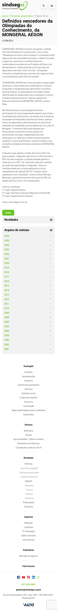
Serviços (28, 424)
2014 (6, 290)
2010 (6, 308)
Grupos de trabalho (28, 397)
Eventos (29, 494)
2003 (6, 340)
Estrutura (28, 401)
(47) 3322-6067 (28, 584)
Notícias (28, 463)
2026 (6, 236)
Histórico (28, 380)
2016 (6, 281)
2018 (6, 272)
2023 (6, 249)
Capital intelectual (29, 476)
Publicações (28, 502)
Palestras (29, 498)
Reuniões (29, 485)
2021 (6, 258)
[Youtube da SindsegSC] (23, 578)
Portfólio (28, 372)
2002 (6, 344)
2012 (6, 299)
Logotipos (28, 527)
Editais (28, 434)
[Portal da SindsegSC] (38, 578)
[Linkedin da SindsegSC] (33, 578)
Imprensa (28, 516)
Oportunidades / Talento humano (28, 439)
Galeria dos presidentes (28, 384)
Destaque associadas (29, 472)
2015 (6, 285)
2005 (6, 330)
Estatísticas (28, 550)
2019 (6, 267)
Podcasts (28, 506)
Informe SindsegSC (29, 468)
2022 (6, 254)
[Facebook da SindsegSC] (18, 578)
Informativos (28, 539)
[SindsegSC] (15, 5)
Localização (28, 406)
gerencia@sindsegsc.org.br (28, 589)
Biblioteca (28, 430)
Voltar (8, 212)
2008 (6, 317)
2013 (6, 294)
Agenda (28, 481)
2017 (6, 276)
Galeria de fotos (28, 535)
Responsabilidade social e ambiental (28, 410)
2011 (6, 303)
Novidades (28, 457)
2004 (6, 335)
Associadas (28, 414)
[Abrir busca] (44, 6)
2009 (6, 312)
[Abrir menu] (52, 6)
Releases (28, 522)
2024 (6, 245)
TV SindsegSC (28, 531)
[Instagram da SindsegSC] (28, 578)
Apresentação (28, 376)
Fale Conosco (28, 566)
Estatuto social (29, 393)
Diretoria (29, 389)
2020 (6, 263)
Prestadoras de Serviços (28, 443)
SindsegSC (29, 366)
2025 (6, 240)
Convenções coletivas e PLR (28, 447)
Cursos (29, 489)
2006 (6, 326)
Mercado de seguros (28, 556)
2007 (6, 321)
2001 (6, 349)
